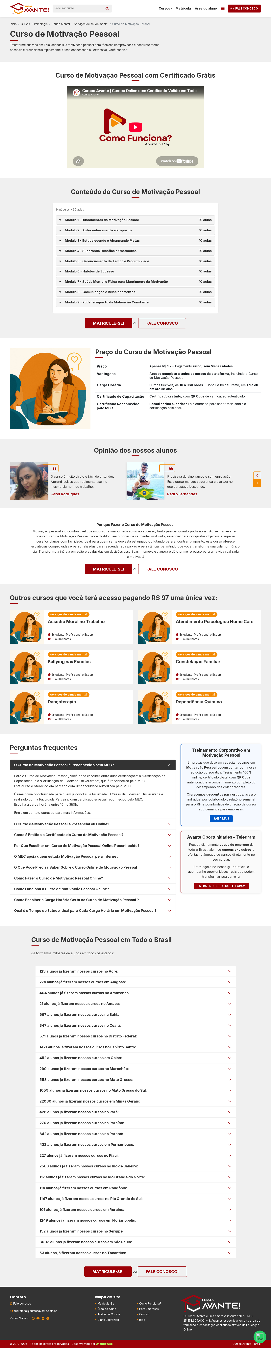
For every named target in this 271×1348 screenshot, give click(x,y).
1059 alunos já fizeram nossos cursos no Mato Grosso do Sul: (93, 1090)
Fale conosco (162, 323)
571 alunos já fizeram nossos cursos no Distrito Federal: (88, 1036)
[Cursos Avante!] (29, 8)
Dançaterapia (62, 701)
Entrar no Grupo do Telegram (221, 886)
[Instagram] (33, 1318)
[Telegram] (47, 1318)
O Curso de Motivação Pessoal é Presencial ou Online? (61, 824)
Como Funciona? (150, 1303)
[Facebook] (43, 1318)
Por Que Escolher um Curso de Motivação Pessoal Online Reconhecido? (76, 846)
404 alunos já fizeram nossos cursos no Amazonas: (84, 993)
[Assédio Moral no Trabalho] (27, 627)
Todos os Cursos (109, 1314)
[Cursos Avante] (210, 1303)
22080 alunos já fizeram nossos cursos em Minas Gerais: (89, 1101)
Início (13, 24)
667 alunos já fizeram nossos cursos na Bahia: (79, 1014)
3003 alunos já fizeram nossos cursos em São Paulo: (85, 1242)
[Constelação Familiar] (155, 667)
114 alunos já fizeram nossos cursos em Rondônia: (83, 1188)
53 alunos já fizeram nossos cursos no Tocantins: (82, 1253)
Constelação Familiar (198, 661)
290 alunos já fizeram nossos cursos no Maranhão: (84, 1069)
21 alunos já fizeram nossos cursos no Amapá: (79, 1004)
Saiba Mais (221, 818)
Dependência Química (199, 701)
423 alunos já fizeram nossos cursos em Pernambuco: (86, 1144)
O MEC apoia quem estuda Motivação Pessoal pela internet (66, 856)
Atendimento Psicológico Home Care (215, 621)
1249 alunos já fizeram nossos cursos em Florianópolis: (87, 1220)
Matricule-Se (106, 1303)
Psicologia (41, 24)
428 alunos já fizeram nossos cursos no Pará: (79, 1112)
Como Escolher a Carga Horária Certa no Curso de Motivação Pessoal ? (76, 900)
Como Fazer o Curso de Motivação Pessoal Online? (58, 878)
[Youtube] (38, 1318)
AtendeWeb (104, 1343)
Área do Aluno (107, 1308)
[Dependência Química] (155, 707)
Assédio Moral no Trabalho (76, 621)
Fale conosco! (162, 1271)
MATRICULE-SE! (108, 323)
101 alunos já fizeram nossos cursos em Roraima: (82, 1210)
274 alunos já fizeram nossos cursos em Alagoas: (82, 982)
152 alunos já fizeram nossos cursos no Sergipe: (81, 1231)
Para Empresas (149, 1308)
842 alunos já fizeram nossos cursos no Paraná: (81, 1134)
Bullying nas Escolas (69, 661)
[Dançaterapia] (27, 707)
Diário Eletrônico (108, 1319)
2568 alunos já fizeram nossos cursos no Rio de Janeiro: (88, 1166)
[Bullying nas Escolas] (27, 667)
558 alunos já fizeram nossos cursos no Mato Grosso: (86, 1080)
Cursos (25, 24)
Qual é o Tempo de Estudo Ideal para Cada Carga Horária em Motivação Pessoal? (85, 910)
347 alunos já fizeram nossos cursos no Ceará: (80, 1025)
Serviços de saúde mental (91, 24)
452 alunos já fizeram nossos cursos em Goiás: (80, 1058)
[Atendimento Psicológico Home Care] (155, 627)
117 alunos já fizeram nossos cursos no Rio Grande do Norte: (92, 1177)
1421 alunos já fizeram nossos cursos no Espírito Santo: (87, 1047)
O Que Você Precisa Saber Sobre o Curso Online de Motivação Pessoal (75, 867)
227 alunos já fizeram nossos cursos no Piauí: (79, 1155)
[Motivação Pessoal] (50, 388)
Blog (142, 1319)
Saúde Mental (61, 24)
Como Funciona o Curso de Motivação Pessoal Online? (61, 889)
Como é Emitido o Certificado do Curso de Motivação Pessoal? (69, 835)
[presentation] (257, 475)
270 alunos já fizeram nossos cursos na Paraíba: (81, 1123)
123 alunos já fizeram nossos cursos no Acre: (78, 971)
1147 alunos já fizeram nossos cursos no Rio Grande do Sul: (91, 1199)
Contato (144, 1314)
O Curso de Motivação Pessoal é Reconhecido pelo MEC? (64, 765)
